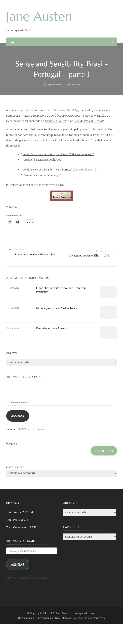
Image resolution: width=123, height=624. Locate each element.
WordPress (98, 617)
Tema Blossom (63, 617)
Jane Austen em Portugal (88, 121)
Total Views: (14, 512)
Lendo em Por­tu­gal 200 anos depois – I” (60, 169)
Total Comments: (17, 527)
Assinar (17, 416)
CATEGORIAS (15, 467)
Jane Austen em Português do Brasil (75, 613)
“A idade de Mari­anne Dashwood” (42, 159)
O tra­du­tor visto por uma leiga (40, 175)
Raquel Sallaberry (54, 84)
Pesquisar (12, 443)
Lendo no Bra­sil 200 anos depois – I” (58, 154)
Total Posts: (13, 519)
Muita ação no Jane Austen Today (56, 308)
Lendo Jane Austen (56, 121)
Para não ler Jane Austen (51, 328)
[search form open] (112, 41)
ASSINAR (17, 564)
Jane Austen (39, 16)
